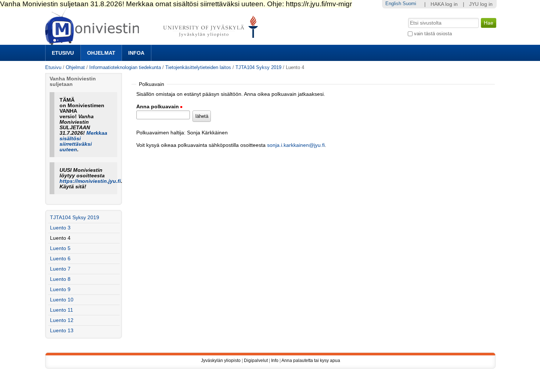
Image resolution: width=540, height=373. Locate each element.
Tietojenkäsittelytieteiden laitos (198, 67)
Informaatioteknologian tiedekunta (125, 67)
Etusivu (63, 53)
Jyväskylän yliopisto (221, 360)
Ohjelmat (101, 53)
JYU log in (481, 4)
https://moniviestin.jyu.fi (90, 181)
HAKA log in (444, 4)
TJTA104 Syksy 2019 (258, 67)
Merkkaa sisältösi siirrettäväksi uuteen (83, 141)
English (393, 3)
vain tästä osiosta (433, 33)
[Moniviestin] (153, 42)
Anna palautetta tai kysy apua (310, 360)
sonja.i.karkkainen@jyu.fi (296, 145)
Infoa (136, 53)
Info (274, 360)
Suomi (409, 3)
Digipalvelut (256, 360)
